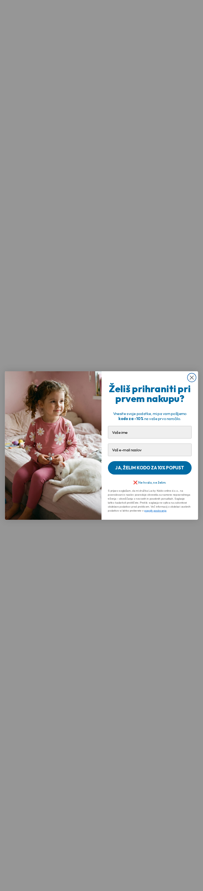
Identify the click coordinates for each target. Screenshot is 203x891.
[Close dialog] (191, 377)
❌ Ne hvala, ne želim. (149, 482)
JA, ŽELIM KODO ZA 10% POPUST (149, 468)
